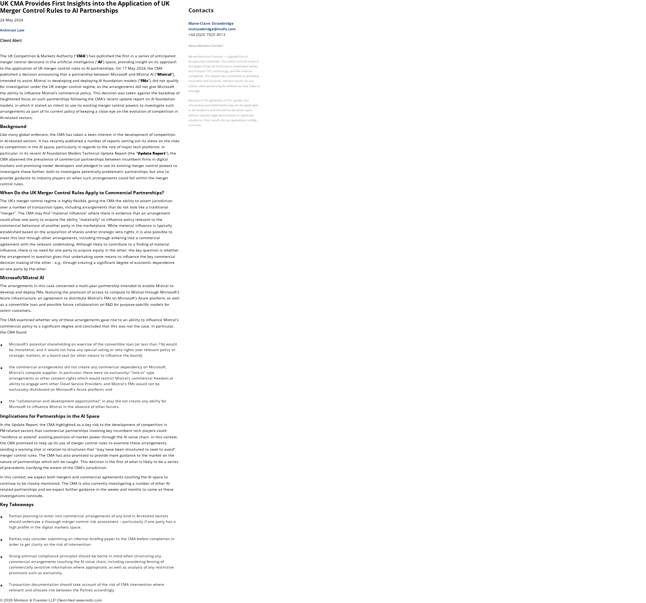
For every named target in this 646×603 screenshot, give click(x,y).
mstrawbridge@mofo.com (212, 28)
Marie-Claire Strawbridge (211, 23)
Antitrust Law (12, 30)
